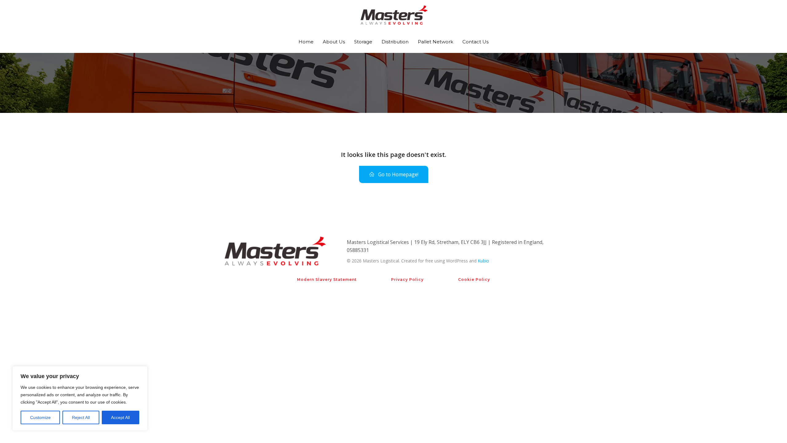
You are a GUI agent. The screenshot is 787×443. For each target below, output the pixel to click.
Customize (40, 417)
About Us (334, 42)
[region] (80, 398)
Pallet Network (435, 42)
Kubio (483, 261)
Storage (363, 42)
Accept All (120, 417)
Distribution (395, 42)
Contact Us (475, 42)
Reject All (81, 417)
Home (306, 42)
